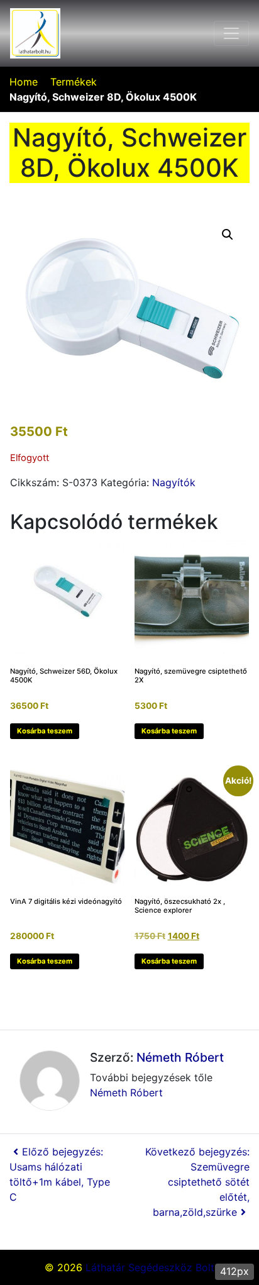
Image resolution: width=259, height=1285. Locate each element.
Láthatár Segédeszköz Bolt (149, 1267)
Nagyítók (174, 482)
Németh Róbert (180, 1057)
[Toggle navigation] (231, 33)
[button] (227, 234)
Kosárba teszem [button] (44, 730)
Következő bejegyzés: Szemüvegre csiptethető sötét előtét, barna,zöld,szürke (197, 1181)
